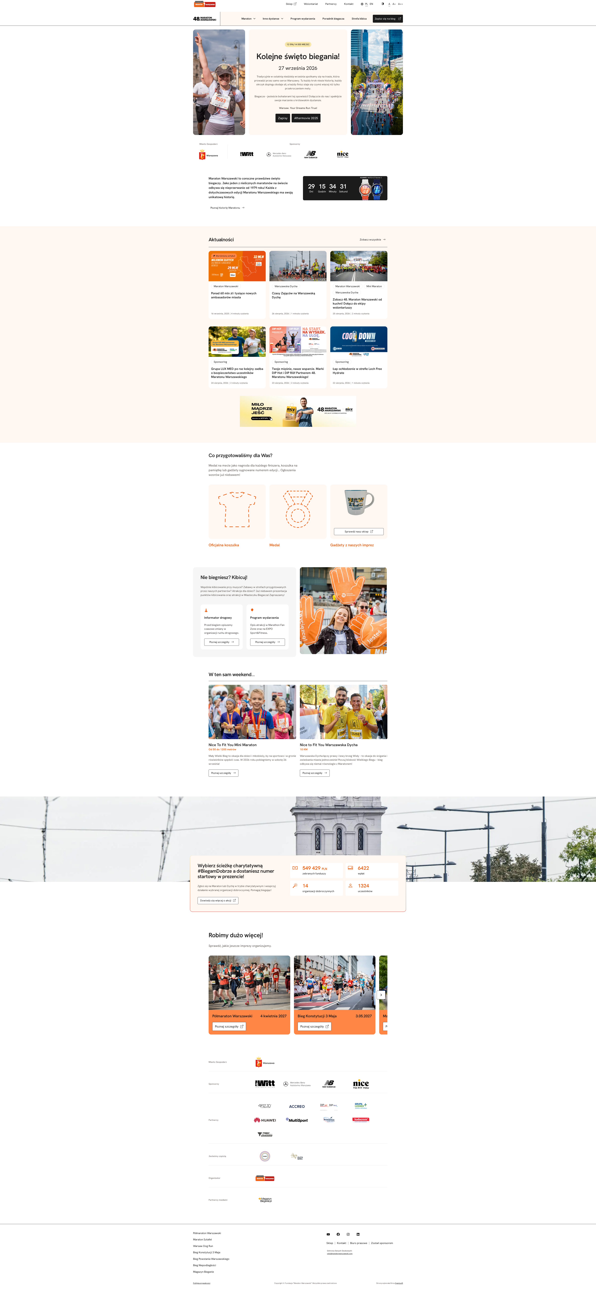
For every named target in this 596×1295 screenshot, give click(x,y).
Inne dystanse (271, 18)
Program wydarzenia (303, 18)
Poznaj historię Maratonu (225, 207)
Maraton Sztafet (202, 1239)
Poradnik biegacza (333, 18)
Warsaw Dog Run (203, 1246)
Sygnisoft (399, 1283)
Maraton (247, 18)
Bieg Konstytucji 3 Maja (206, 1252)
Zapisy (282, 118)
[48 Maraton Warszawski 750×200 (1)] (298, 426)
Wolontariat (311, 4)
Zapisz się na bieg (385, 18)
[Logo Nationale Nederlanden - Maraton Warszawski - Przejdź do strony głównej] (205, 4)
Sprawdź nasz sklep (356, 531)
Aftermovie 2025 (306, 118)
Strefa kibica (359, 18)
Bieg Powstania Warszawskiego (211, 1259)
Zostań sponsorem (382, 1243)
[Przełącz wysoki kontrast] (382, 4)
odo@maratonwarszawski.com (339, 1253)
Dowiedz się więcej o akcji (215, 900)
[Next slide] (381, 995)
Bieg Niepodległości (204, 1265)
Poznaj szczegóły (219, 642)
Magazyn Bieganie (203, 1271)
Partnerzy (331, 4)
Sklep (289, 4)
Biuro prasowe (358, 1243)
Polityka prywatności (201, 1283)
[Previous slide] (215, 995)
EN (371, 4)
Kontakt (348, 4)
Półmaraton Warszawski (207, 1233)
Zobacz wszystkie (370, 239)
